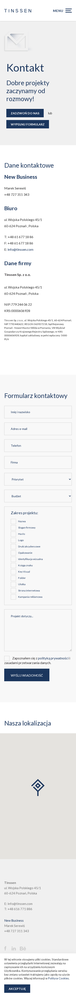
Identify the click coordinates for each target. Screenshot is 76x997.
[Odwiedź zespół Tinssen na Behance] (24, 949)
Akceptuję (17, 988)
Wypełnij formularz (28, 124)
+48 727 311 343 (16, 931)
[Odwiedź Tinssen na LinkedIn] (15, 948)
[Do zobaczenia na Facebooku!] (7, 948)
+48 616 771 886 (20, 909)
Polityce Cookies (58, 978)
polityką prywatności (53, 658)
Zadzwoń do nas (25, 113)
